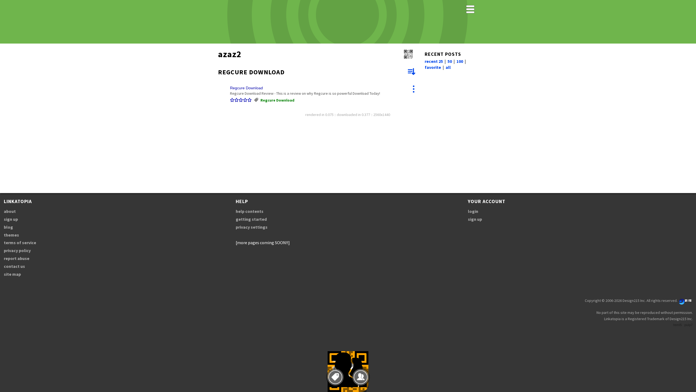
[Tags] (335, 377)
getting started (251, 219)
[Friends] (361, 377)
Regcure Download (246, 88)
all (448, 67)
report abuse (16, 258)
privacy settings (252, 227)
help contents (249, 211)
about (10, 211)
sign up (11, 219)
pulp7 (688, 325)
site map (12, 274)
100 (459, 61)
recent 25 (434, 61)
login (473, 211)
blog (8, 227)
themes (11, 235)
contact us (14, 266)
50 (450, 61)
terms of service (20, 242)
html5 (677, 325)
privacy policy (17, 250)
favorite (433, 67)
